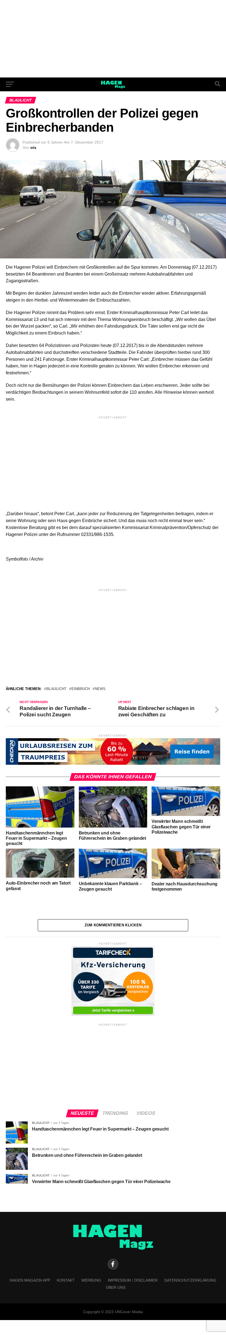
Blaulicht (56, 689)
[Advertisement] (113, 38)
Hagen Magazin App (30, 1280)
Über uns (115, 1287)
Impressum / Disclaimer (133, 1280)
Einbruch (80, 689)
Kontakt (66, 1280)
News (100, 689)
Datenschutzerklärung (190, 1280)
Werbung (91, 1280)
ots (33, 147)
